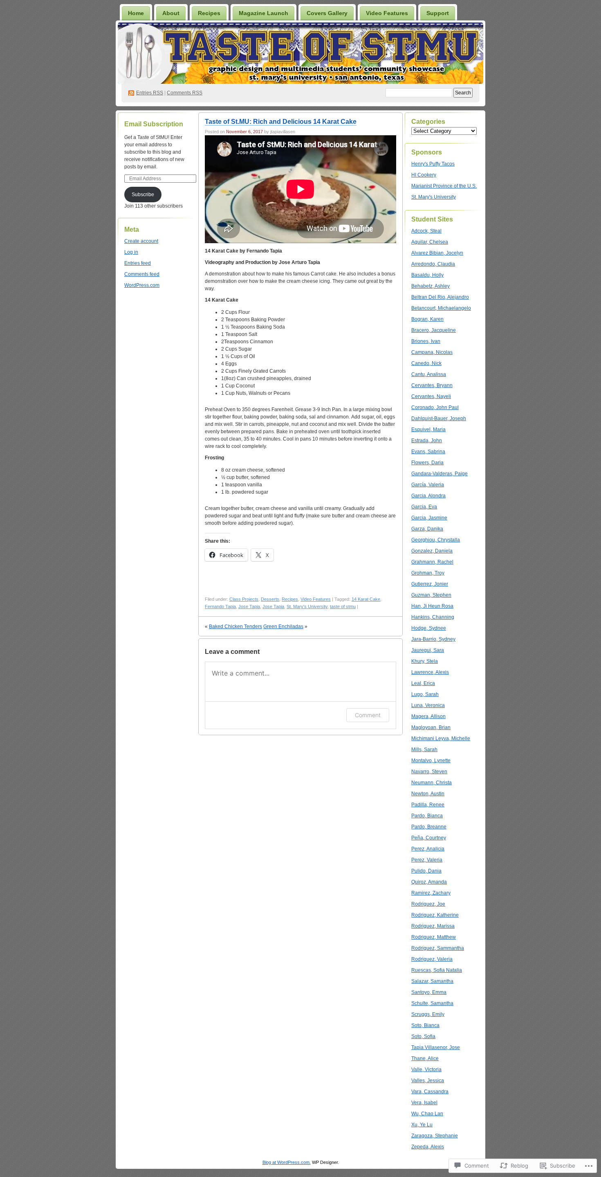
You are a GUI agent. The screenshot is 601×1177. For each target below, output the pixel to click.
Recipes (209, 13)
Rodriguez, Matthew (433, 937)
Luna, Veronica (428, 705)
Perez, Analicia (427, 849)
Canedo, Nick (426, 363)
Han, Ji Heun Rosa (432, 606)
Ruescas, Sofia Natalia (436, 970)
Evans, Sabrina (428, 451)
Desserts (270, 599)
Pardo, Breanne (428, 827)
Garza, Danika (427, 529)
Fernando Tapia (220, 606)
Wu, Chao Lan (427, 1114)
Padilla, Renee (427, 805)
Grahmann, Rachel (432, 562)
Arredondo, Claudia (433, 264)
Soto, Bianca (425, 1025)
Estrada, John (426, 440)
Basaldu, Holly (427, 275)
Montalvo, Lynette (431, 760)
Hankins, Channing (432, 617)
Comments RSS (184, 93)
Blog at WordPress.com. (286, 1162)
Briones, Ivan (425, 341)
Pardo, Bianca (427, 816)
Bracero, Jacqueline (433, 330)
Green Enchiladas (283, 626)
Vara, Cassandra (430, 1091)
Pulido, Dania (426, 871)
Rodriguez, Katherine (435, 915)
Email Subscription (153, 124)
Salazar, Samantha (432, 981)
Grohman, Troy (427, 573)
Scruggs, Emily (427, 1014)
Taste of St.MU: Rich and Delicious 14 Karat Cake (281, 121)
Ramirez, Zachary (431, 893)
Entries (149, 93)
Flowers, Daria (427, 462)
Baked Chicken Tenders (235, 626)
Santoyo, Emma (428, 992)
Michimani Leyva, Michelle (440, 738)
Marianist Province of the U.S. (444, 186)
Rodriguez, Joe (428, 904)
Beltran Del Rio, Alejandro (440, 297)
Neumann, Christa (431, 782)
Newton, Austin (427, 794)
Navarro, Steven (429, 771)
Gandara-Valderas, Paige (439, 474)
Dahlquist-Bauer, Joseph (438, 418)
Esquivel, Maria (428, 429)
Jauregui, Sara (427, 650)
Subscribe (143, 194)
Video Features (387, 13)
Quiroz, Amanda (429, 882)
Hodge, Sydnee (428, 628)
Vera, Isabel (424, 1102)
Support (437, 13)
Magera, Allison (428, 716)
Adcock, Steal (426, 231)
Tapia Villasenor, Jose (435, 1047)
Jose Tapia (249, 606)
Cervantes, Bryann (432, 385)
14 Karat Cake (366, 599)
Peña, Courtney (428, 838)
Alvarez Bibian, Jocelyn (437, 253)
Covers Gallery (327, 13)
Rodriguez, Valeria (432, 959)
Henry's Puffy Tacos (433, 164)
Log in (131, 252)
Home (136, 13)
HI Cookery (423, 175)
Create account (141, 241)
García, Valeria (427, 485)
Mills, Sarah (424, 749)
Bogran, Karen (427, 319)
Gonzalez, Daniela (432, 551)
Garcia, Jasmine (429, 518)
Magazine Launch (263, 13)
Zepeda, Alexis (427, 1147)
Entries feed (137, 263)
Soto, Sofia (423, 1036)
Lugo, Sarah (425, 694)
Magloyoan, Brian (431, 727)
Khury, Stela (424, 661)
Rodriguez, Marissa (433, 926)
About (170, 13)
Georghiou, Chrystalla (435, 540)
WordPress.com (141, 285)
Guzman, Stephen (431, 595)
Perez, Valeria (426, 860)
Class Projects (243, 599)
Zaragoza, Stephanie (434, 1136)
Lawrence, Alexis (430, 672)
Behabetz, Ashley (430, 286)
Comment (368, 715)
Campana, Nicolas (432, 352)
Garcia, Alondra (428, 496)
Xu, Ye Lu (422, 1125)
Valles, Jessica (427, 1080)
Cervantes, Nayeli (431, 396)
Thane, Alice (425, 1058)
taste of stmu (343, 606)
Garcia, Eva (424, 507)
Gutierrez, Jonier (429, 584)
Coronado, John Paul (435, 407)
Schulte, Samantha (432, 1003)
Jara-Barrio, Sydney (433, 639)
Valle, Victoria (426, 1069)
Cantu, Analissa (428, 374)
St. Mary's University (307, 606)
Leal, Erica (423, 683)
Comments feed (141, 274)
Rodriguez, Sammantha (437, 948)
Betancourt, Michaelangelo (441, 308)
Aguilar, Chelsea (429, 242)
